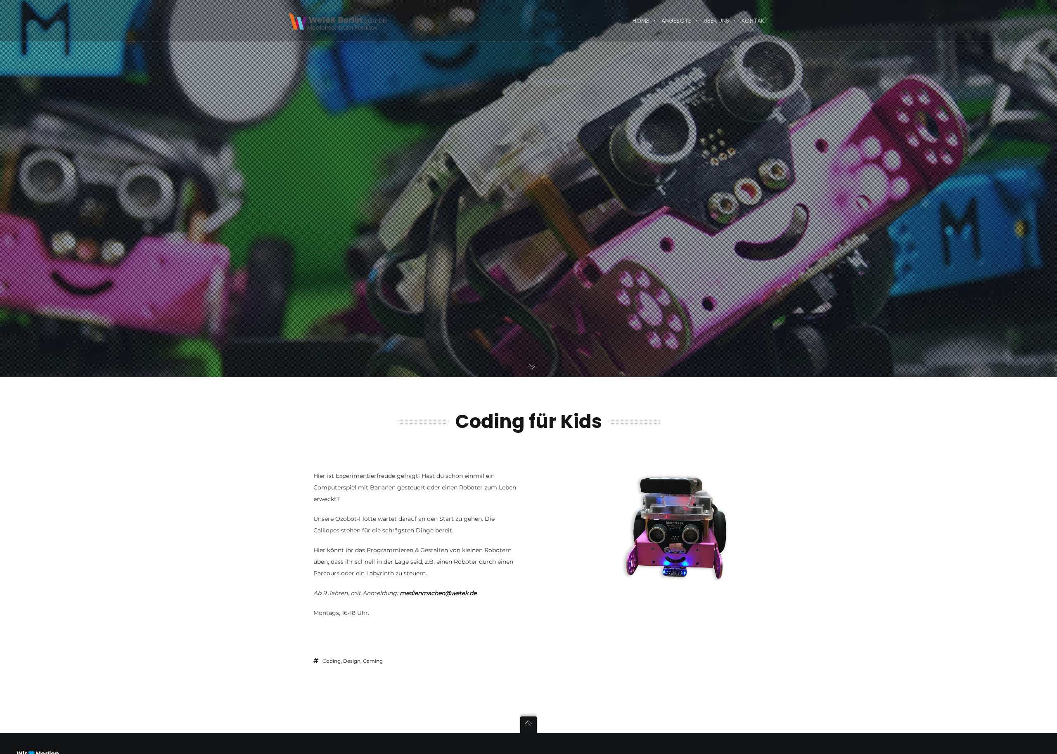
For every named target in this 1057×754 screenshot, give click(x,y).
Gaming (373, 661)
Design (351, 661)
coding (331, 661)
